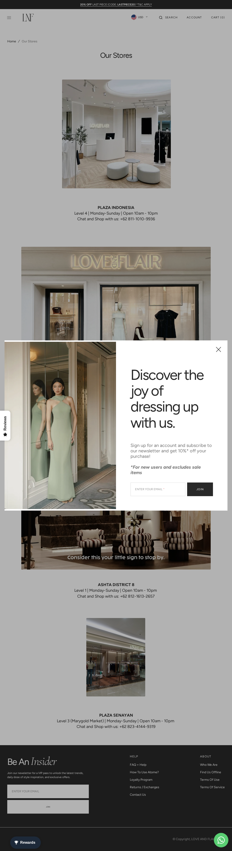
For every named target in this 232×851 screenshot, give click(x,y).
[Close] (218, 349)
